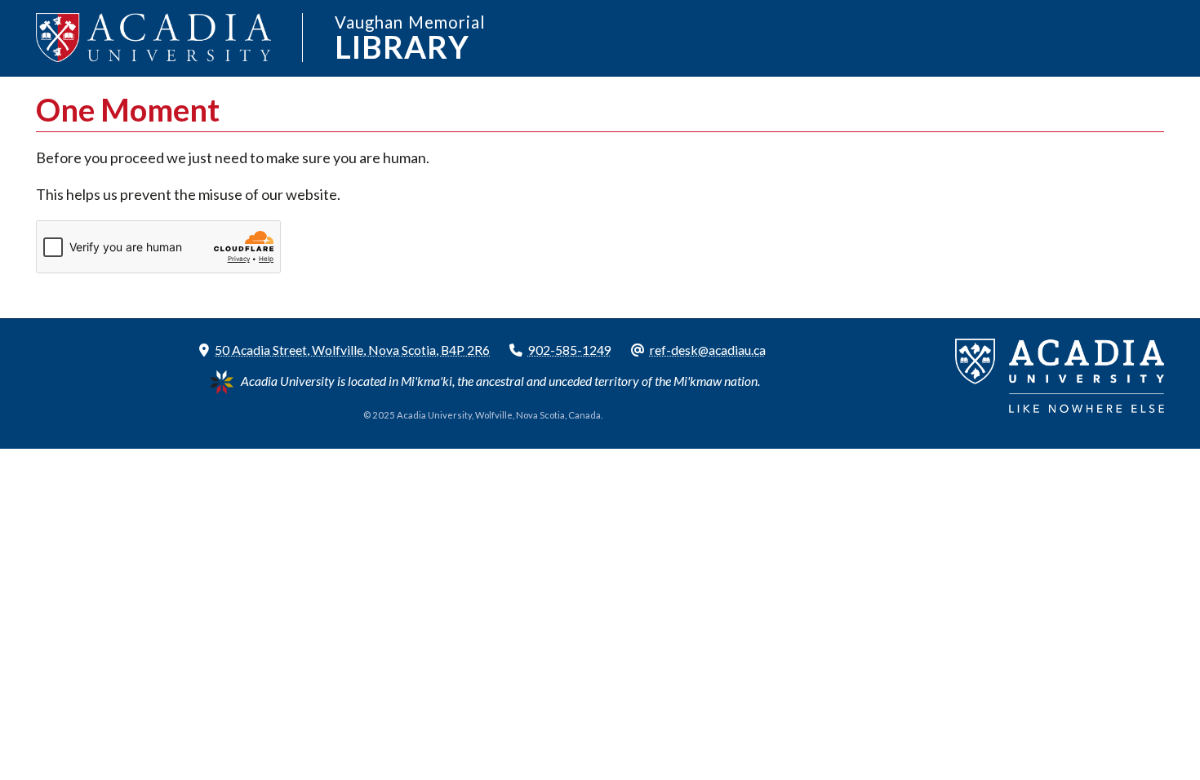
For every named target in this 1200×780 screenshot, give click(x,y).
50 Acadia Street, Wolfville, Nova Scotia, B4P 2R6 (352, 349)
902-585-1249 (569, 349)
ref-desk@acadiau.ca (708, 349)
